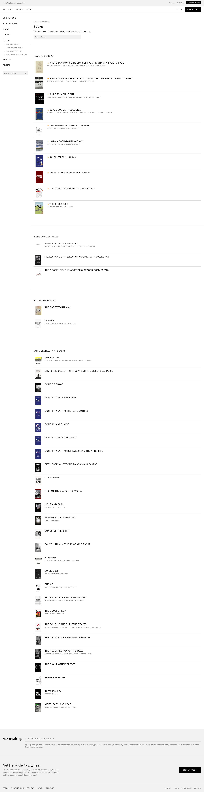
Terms (176, 788)
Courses (7, 35)
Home (35, 21)
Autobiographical (12, 51)
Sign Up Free (193, 9)
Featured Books (12, 44)
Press (6, 788)
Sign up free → (190, 770)
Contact (50, 788)
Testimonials (17, 788)
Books (7, 40)
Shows (6, 29)
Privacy (168, 788)
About (29, 9)
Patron (39, 788)
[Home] (4, 9)
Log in (179, 9)
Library (20, 9)
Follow (30, 788)
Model (11, 9)
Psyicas (6, 65)
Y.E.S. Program (10, 23)
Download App (194, 3)
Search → (180, 3)
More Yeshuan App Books (15, 54)
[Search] (25, 73)
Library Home (9, 18)
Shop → (171, 3)
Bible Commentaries (13, 48)
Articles (7, 59)
